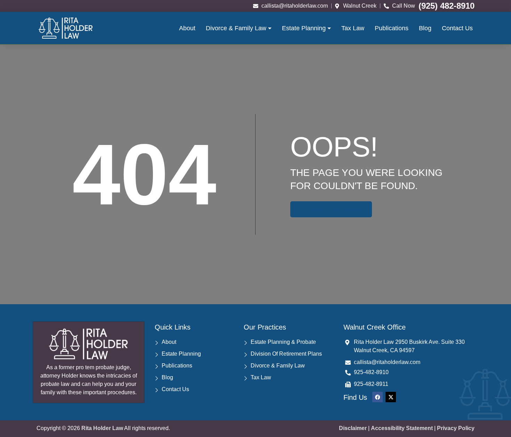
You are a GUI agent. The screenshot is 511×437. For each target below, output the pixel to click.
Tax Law (352, 28)
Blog (425, 28)
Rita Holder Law (102, 428)
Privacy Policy (455, 428)
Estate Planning (304, 28)
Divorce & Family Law (236, 28)
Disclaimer (353, 428)
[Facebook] (377, 397)
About (187, 28)
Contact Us (457, 28)
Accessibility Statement (402, 428)
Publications (391, 28)
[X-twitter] (391, 397)
